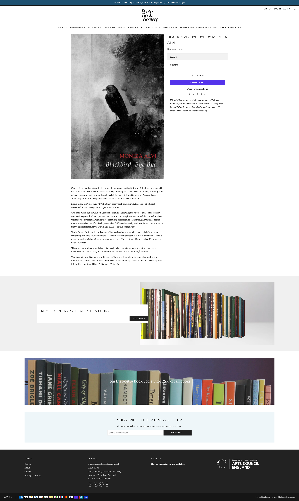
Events (132, 27)
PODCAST (145, 27)
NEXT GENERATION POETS (226, 27)
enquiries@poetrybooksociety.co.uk (103, 464)
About (61, 27)
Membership (76, 27)
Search (28, 464)
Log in (277, 9)
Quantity (174, 65)
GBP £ (267, 9)
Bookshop (94, 27)
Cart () (287, 9)
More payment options (197, 89)
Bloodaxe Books (175, 49)
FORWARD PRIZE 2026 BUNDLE (195, 27)
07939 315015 (93, 468)
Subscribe (176, 433)
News (120, 27)
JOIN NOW (138, 318)
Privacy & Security (33, 475)
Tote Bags (109, 27)
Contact (28, 471)
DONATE (156, 27)
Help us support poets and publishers (168, 464)
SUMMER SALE (170, 27)
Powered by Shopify (263, 497)
